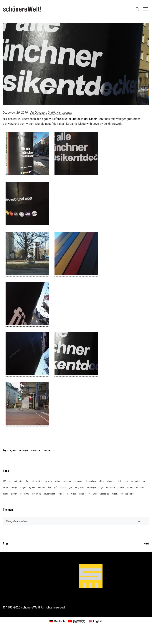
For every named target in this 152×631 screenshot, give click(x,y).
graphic (63, 487)
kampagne (23, 450)
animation (18, 481)
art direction (37, 481)
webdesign (104, 493)
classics (111, 481)
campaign (78, 481)
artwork (48, 481)
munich (121, 487)
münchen (47, 450)
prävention (36, 493)
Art (27, 481)
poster (14, 493)
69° (4, 481)
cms (126, 481)
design (14, 487)
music (130, 487)
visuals (82, 493)
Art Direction (38, 112)
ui (67, 493)
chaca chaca (90, 481)
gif (55, 487)
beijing (57, 481)
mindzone (110, 487)
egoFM (13, 450)
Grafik (51, 112)
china (101, 481)
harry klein (79, 487)
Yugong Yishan (128, 493)
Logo (101, 487)
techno (61, 493)
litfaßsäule (35, 450)
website (115, 493)
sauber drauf (49, 493)
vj (89, 493)
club (119, 481)
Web (95, 493)
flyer (49, 487)
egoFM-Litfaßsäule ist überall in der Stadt (69, 119)
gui (70, 487)
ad (10, 481)
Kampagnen (64, 112)
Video (73, 493)
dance (5, 487)
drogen (23, 487)
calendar (67, 481)
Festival (41, 487)
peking (5, 493)
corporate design (138, 481)
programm (24, 493)
